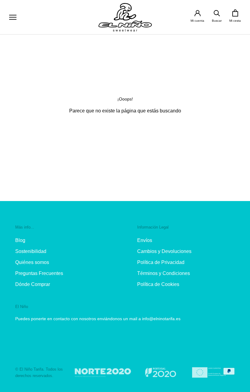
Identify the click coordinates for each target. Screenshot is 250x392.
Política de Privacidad (160, 262)
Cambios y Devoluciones (164, 251)
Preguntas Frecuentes (39, 273)
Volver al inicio (125, 132)
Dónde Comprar (32, 284)
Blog (20, 240)
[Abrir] (12, 17)
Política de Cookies (158, 284)
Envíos (144, 240)
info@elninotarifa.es (161, 318)
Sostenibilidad (30, 251)
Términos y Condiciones (163, 273)
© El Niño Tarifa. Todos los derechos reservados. (39, 372)
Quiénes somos (32, 262)
